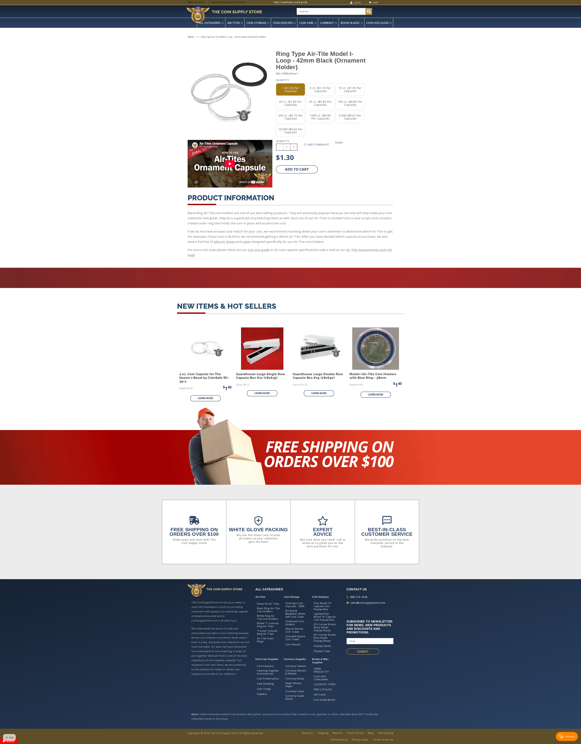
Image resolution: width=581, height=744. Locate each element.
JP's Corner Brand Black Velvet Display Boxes (324, 627)
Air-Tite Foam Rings (265, 640)
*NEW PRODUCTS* (321, 670)
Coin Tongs (264, 688)
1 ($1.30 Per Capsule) (290, 89)
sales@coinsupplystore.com (367, 602)
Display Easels (322, 645)
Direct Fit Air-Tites (268, 603)
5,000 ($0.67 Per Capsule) (350, 117)
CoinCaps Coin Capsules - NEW (295, 605)
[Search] (368, 11)
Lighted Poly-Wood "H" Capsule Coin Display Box (325, 616)
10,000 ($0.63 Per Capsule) (290, 130)
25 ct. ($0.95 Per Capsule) (320, 103)
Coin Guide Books (324, 699)
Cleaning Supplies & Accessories (268, 672)
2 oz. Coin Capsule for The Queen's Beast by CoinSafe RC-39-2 (204, 377)
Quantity (282, 141)
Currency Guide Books (294, 697)
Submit (363, 651)
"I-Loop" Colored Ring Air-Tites (267, 632)
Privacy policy (360, 739)
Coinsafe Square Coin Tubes (295, 638)
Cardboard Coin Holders (294, 623)
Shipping (323, 733)
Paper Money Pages (293, 685)
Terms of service (383, 739)
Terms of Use (355, 733)
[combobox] (334, 11)
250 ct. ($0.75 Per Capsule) (290, 117)
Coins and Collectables (321, 678)
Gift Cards (320, 694)
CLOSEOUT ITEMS (325, 684)
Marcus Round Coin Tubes (294, 630)
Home (191, 36)
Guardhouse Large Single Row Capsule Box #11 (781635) (260, 376)
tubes (246, 242)
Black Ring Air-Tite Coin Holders (268, 610)
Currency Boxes (294, 678)
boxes (230, 242)
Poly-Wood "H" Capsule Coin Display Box (323, 606)
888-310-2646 (359, 597)
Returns (338, 733)
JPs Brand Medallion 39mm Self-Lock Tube (295, 613)
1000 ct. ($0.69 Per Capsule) (320, 117)
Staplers (262, 693)
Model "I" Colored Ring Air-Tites (267, 625)
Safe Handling (265, 683)
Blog (371, 733)
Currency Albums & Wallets (295, 672)
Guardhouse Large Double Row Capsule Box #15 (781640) (318, 376)
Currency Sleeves (295, 666)
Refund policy (339, 739)
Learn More (205, 398)
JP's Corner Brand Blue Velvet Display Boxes (324, 637)
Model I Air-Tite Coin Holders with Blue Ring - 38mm (373, 376)
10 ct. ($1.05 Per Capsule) (350, 89)
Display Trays (322, 651)
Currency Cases (294, 691)
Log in (357, 2)
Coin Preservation (268, 678)
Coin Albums (293, 644)
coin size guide (258, 250)
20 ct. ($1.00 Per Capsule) (290, 103)
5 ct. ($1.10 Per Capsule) (320, 89)
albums (219, 242)
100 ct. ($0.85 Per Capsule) (350, 103)
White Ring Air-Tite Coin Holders (267, 617)
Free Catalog (385, 733)
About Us (307, 733)
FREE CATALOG (323, 689)
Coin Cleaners (265, 666)
